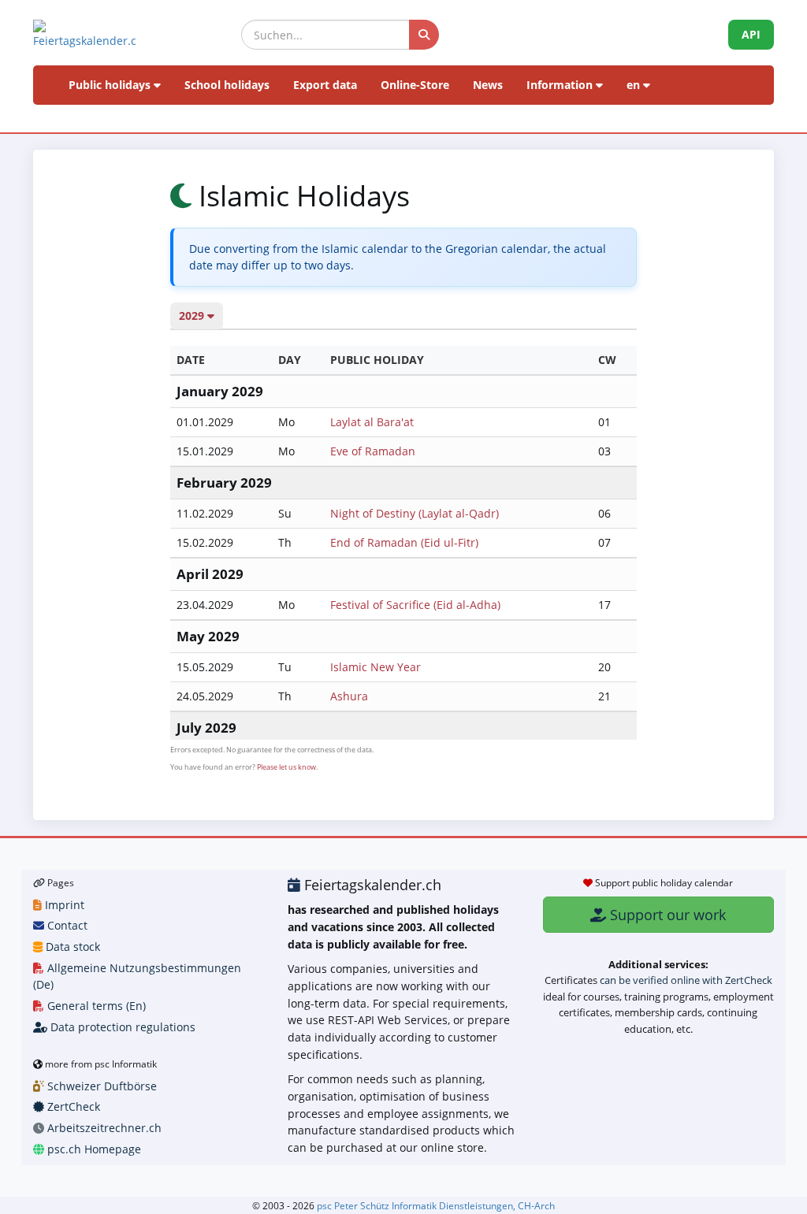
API (751, 34)
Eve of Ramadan (372, 451)
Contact (65, 925)
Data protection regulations (121, 1026)
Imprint (63, 904)
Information (561, 84)
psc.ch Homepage (92, 1149)
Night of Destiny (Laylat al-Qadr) (414, 513)
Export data (325, 84)
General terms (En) (95, 1005)
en (635, 84)
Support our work (666, 914)
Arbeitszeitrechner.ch (103, 1127)
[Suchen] (424, 35)
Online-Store (415, 84)
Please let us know (286, 767)
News (488, 84)
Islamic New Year (375, 666)
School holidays (227, 84)
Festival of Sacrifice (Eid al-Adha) (415, 604)
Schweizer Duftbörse (100, 1085)
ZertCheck (72, 1106)
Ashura (349, 696)
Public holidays (111, 84)
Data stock (71, 946)
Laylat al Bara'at (372, 421)
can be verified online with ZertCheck (686, 980)
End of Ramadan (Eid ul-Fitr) (404, 542)
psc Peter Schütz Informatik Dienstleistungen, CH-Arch (436, 1205)
